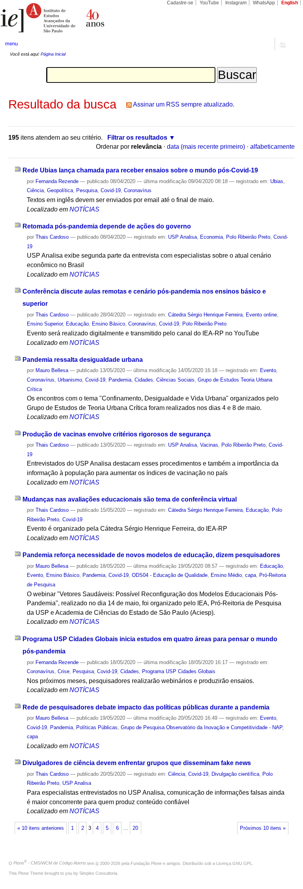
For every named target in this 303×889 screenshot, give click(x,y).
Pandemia (119, 380)
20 (135, 828)
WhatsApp (264, 3)
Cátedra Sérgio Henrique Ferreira (205, 315)
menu (11, 44)
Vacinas (209, 445)
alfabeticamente (272, 146)
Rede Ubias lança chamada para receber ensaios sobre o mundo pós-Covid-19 (140, 170)
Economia (211, 237)
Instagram (236, 3)
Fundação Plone (146, 863)
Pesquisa (86, 190)
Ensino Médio (226, 575)
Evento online (261, 315)
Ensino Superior (45, 324)
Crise (63, 671)
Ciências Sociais (175, 380)
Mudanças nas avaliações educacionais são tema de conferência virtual (129, 499)
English (289, 3)
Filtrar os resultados (137, 137)
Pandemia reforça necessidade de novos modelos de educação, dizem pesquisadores (151, 555)
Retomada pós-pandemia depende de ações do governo (106, 226)
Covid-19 (111, 190)
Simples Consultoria (98, 873)
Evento (268, 370)
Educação (77, 324)
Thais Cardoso (52, 237)
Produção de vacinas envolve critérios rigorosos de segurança (116, 434)
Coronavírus (138, 190)
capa (250, 575)
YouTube (209, 3)
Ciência (35, 190)
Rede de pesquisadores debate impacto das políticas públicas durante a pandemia (145, 707)
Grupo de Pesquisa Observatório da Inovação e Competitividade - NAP (201, 727)
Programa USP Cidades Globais (178, 671)
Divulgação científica (235, 774)
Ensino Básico (108, 324)
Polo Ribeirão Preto (248, 237)
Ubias (276, 181)
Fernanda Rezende (57, 181)
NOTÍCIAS (84, 209)
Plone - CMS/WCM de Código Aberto (49, 863)
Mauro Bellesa (52, 370)
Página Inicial (53, 54)
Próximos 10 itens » (263, 828)
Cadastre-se (180, 3)
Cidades (144, 380)
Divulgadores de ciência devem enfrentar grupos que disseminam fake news (136, 763)
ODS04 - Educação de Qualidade (170, 575)
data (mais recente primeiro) (206, 146)
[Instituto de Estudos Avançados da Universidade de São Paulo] (76, 17)
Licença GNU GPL (234, 863)
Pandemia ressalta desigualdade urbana (82, 359)
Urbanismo (70, 380)
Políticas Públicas (97, 727)
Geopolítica (60, 190)
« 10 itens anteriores (40, 828)
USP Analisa (182, 237)
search (281, 44)
